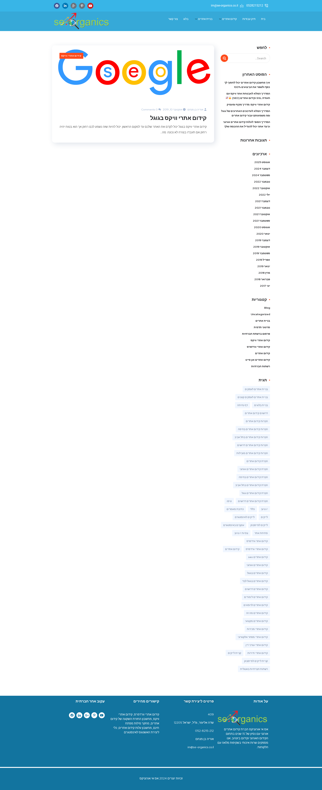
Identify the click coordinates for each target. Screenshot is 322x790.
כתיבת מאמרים (235, 509)
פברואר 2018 (262, 279)
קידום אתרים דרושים (256, 589)
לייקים (264, 517)
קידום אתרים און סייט (257, 359)
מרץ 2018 (264, 272)
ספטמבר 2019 (261, 253)
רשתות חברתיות (260, 366)
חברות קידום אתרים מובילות (252, 453)
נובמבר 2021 (262, 207)
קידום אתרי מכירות (257, 629)
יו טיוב (264, 509)
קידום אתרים (229, 19)
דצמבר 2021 (262, 201)
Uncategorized (260, 314)
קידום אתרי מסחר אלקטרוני (253, 637)
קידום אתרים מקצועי (256, 621)
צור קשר (173, 19)
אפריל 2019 (263, 259)
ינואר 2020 (263, 233)
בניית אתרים (205, 19)
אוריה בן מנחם (195, 109)
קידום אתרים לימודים (256, 597)
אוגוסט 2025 (262, 162)
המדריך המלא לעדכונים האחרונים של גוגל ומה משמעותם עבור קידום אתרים (245, 113)
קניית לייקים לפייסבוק (256, 661)
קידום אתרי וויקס (71, 55)
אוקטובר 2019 (261, 246)
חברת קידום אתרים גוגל (255, 493)
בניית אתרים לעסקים (256, 389)
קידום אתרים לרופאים (256, 605)
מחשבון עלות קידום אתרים (135, 728)
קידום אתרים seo (258, 557)
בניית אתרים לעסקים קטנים (253, 397)
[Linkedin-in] (65, 6)
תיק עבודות (248, 19)
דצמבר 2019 (262, 240)
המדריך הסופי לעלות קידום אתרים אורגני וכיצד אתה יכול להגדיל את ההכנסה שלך (246, 124)
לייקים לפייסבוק (259, 525)
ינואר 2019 (263, 266)
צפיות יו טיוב (241, 533)
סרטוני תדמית (262, 327)
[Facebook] (57, 6)
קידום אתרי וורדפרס (258, 346)
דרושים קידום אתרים (256, 413)
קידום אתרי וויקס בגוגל (178, 118)
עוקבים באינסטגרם (233, 525)
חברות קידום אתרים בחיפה (253, 429)
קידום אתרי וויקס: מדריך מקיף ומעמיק (248, 104)
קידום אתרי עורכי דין (257, 645)
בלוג (185, 19)
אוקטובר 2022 (261, 188)
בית (263, 19)
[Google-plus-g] (87, 715)
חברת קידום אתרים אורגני (254, 469)
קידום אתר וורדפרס (257, 541)
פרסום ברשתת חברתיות (256, 333)
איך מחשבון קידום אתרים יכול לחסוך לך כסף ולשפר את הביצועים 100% (247, 85)
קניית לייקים (234, 653)
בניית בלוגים (261, 405)
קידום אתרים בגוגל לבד (255, 581)
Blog (267, 307)
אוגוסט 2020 (262, 227)
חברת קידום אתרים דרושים (253, 501)
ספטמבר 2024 (261, 175)
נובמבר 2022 (262, 181)
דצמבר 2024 (262, 168)
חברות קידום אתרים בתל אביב (251, 437)
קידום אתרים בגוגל (257, 573)
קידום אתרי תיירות (257, 653)
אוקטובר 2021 (261, 214)
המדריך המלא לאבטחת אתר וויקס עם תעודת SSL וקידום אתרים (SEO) (248, 96)
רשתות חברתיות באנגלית (254, 669)
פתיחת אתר (261, 533)
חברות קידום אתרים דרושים (252, 445)
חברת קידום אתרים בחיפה (253, 477)
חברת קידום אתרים (257, 461)
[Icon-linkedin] (79, 715)
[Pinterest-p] (82, 6)
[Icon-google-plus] (74, 6)
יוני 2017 (265, 285)
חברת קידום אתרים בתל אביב (251, 485)
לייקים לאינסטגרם (245, 517)
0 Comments (149, 109)
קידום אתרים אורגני (257, 565)
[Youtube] (90, 6)
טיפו (229, 501)
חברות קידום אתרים (257, 421)
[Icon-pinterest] (94, 715)
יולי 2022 (264, 194)
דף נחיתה (242, 405)
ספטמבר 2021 (261, 220)
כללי (252, 509)
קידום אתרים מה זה (257, 613)
